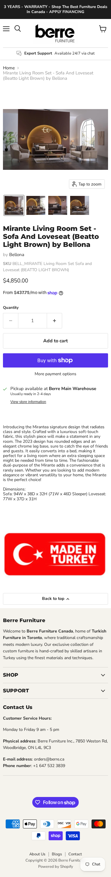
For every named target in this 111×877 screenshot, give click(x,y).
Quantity (11, 308)
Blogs (57, 854)
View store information (28, 402)
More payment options (55, 374)
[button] (14, 205)
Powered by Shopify (55, 866)
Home (9, 68)
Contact (75, 854)
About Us (37, 854)
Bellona (16, 255)
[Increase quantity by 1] (54, 320)
